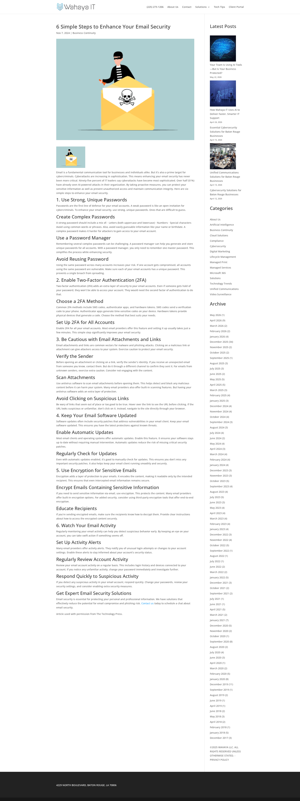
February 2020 (218, 673)
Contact (186, 7)
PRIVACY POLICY (219, 759)
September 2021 (219, 593)
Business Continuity (84, 33)
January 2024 (217, 465)
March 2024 (217, 454)
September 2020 (219, 641)
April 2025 (216, 384)
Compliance (217, 240)
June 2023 (215, 502)
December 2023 (219, 470)
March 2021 (217, 614)
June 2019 (215, 700)
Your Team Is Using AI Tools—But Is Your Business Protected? (226, 69)
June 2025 (215, 374)
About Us (172, 7)
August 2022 (217, 556)
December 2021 (219, 582)
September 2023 (219, 486)
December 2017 (219, 737)
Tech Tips (219, 7)
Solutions (201, 7)
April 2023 (216, 513)
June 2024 (215, 438)
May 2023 (215, 507)
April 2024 (216, 448)
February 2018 (218, 727)
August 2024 (217, 427)
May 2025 (215, 379)
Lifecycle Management (223, 256)
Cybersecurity (218, 246)
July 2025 (215, 368)
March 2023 (217, 518)
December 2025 (219, 341)
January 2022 (217, 577)
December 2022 (219, 534)
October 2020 (218, 636)
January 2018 (217, 732)
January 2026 (217, 336)
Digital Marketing (220, 251)
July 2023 (215, 497)
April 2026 (216, 320)
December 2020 (219, 625)
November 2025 (219, 347)
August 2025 (217, 363)
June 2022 (215, 566)
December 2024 (219, 406)
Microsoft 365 (218, 273)
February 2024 (218, 459)
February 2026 (218, 331)
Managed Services (220, 267)
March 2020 (217, 668)
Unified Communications (224, 289)
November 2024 (219, 411)
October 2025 (218, 352)
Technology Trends (221, 283)
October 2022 (218, 545)
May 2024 (215, 443)
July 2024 (215, 432)
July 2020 (215, 652)
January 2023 (217, 529)
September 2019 (219, 689)
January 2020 (217, 679)
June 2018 (215, 711)
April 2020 (216, 663)
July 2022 (215, 561)
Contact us (147, 603)
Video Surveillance (220, 294)
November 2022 (219, 540)
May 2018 (215, 716)
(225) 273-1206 (155, 7)
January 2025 (217, 400)
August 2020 (217, 647)
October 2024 (218, 416)
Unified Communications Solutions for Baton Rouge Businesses (225, 176)
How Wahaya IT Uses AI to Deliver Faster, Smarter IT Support (225, 114)
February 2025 (218, 395)
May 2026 (215, 315)
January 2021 (217, 620)
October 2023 (218, 481)
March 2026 (217, 325)
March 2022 (217, 572)
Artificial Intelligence (222, 224)
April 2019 (216, 706)
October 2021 (218, 588)
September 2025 (219, 358)
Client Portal (236, 7)
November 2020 (219, 631)
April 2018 (216, 721)
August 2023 (217, 491)
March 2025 (217, 390)
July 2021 (215, 598)
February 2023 (218, 524)
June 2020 (215, 657)
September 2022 (219, 550)
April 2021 (216, 609)
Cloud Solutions (219, 235)
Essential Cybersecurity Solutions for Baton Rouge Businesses (225, 131)
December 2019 (219, 684)
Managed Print (218, 262)
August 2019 (217, 695)
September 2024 (219, 422)
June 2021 (215, 604)
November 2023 (219, 475)
